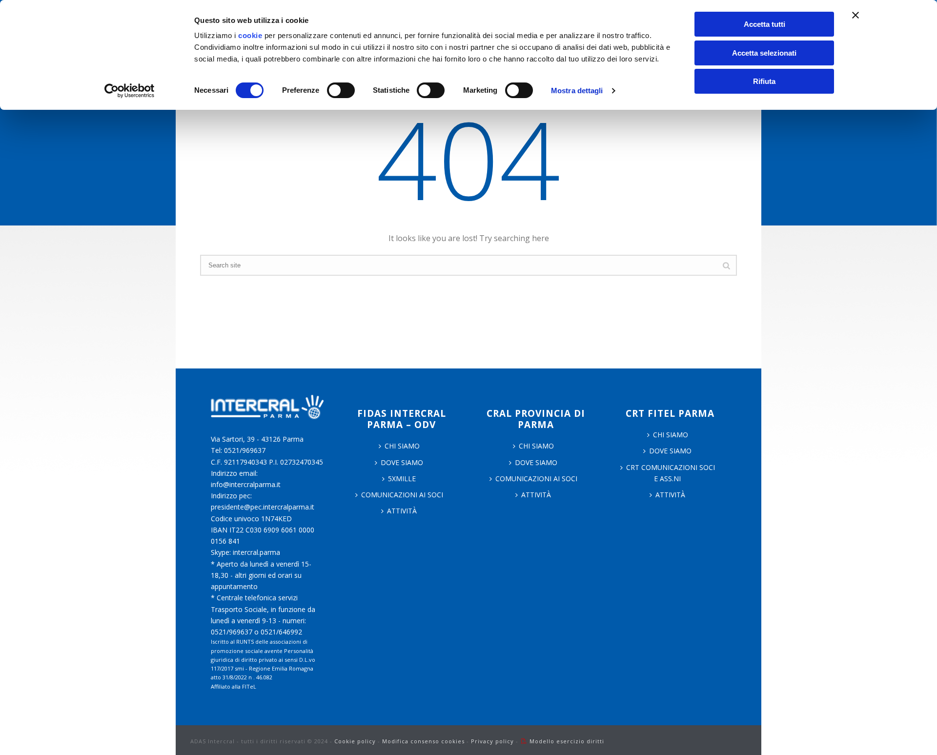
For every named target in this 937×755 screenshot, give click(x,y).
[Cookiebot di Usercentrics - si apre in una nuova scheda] (129, 90)
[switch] (341, 90)
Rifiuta (764, 81)
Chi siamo (536, 445)
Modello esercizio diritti (567, 741)
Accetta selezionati (764, 53)
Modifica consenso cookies (423, 741)
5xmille (402, 478)
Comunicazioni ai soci (402, 494)
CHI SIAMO (402, 445)
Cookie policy (355, 741)
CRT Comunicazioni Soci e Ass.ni (670, 473)
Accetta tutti (764, 24)
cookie (250, 35)
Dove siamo (402, 462)
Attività (402, 510)
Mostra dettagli (577, 90)
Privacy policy (492, 741)
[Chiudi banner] (855, 15)
